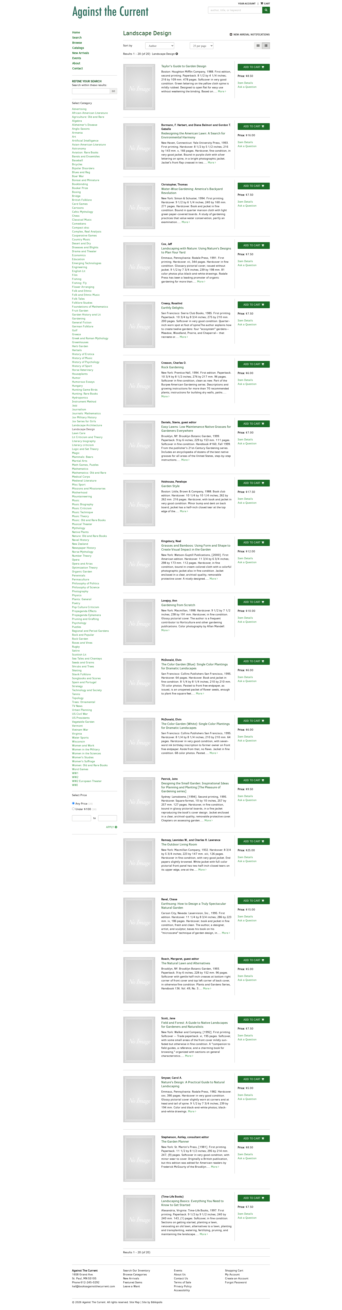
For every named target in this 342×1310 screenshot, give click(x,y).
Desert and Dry (81, 243)
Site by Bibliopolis (152, 1302)
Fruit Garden (80, 311)
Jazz (74, 405)
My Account (232, 1274)
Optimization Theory (85, 568)
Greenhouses (80, 342)
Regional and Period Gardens (90, 631)
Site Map (134, 1302)
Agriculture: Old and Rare (88, 117)
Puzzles (76, 627)
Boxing (76, 192)
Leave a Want (131, 1286)
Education (78, 259)
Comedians (79, 224)
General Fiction (81, 322)
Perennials (78, 575)
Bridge (76, 196)
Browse (77, 43)
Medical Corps (81, 477)
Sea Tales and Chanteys (87, 658)
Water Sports (80, 738)
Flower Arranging (83, 287)
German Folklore (82, 326)
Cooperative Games (84, 235)
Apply (110, 827)
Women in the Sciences (86, 753)
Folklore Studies (82, 303)
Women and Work (83, 745)
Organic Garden (82, 571)
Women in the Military (86, 749)
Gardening (78, 318)
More (221, 91)
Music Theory (80, 516)
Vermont (77, 726)
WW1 (75, 773)
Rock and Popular (83, 635)
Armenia (77, 133)
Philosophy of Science (85, 587)
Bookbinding (80, 184)
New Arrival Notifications (251, 34)
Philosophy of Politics (85, 583)
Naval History (80, 540)
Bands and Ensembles (86, 156)
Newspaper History (84, 548)
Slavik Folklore (81, 674)
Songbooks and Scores (86, 678)
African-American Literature (90, 113)
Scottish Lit (79, 654)
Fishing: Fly (79, 283)
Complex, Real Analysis (86, 231)
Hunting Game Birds (85, 390)
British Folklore (82, 200)
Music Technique (82, 512)
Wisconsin (78, 741)
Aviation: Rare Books (85, 152)
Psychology (79, 623)
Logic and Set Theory (85, 449)
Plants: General (81, 599)
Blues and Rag (81, 172)
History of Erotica (83, 354)
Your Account (247, 3)
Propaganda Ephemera (86, 615)
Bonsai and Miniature (85, 180)
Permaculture (80, 579)
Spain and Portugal (84, 682)
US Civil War (80, 714)
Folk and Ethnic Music (86, 295)
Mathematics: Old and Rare (89, 473)
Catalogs (78, 48)
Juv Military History (84, 417)
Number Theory (81, 556)
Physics (77, 595)
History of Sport (82, 366)
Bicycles (77, 164)
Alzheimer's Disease (84, 125)
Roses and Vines (82, 643)
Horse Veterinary (82, 370)
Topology (78, 698)
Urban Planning (82, 710)
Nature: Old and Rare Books (89, 536)
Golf (74, 330)
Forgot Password (236, 1282)
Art (74, 137)
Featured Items (132, 1282)
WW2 (75, 777)
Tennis (76, 694)
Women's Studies (83, 757)
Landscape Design (83, 429)
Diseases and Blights (85, 247)
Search (77, 38)
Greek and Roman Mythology (90, 338)
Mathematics (80, 469)
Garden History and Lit (86, 314)
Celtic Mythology (82, 212)
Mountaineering (82, 496)
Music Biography (82, 504)
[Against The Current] (128, 12)
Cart (266, 3)
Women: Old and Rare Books (90, 765)
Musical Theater (82, 524)
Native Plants (80, 532)
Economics (79, 255)
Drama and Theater (84, 251)
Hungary (77, 386)
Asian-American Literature (89, 144)
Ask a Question (247, 87)
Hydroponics (80, 398)
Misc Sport (79, 484)
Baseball (77, 160)
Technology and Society (87, 690)
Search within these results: (89, 85)
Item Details (245, 83)
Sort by (127, 45)
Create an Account (236, 1278)
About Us (180, 1274)
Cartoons (78, 208)
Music (75, 500)
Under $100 (86, 809)
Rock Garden (80, 639)
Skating (77, 670)
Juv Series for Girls (84, 421)
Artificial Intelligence (85, 141)
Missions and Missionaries (88, 488)
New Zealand (80, 544)
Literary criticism (83, 445)
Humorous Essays (83, 382)
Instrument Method (84, 401)
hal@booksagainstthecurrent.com (93, 1286)
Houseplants (80, 374)
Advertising (79, 109)
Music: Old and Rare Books (89, 520)
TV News (77, 706)
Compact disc (80, 228)
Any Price (84, 804)
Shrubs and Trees (83, 666)
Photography (80, 591)
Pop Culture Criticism (85, 607)
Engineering (79, 267)
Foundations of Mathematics (90, 307)
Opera (76, 560)
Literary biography (84, 441)
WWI (75, 785)
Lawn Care (78, 433)
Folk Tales (78, 299)
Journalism (79, 409)
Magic (76, 453)
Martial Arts (79, 461)
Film (75, 275)
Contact (77, 68)
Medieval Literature (84, 481)
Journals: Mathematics (86, 413)
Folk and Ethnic (82, 291)
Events (76, 58)
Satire (76, 651)
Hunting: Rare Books (85, 394)
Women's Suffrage (83, 761)
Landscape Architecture (87, 425)
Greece (76, 334)
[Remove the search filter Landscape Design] (177, 54)
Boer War (78, 176)
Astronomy (79, 148)
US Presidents (81, 718)
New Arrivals (80, 53)
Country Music (81, 239)
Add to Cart (251, 67)
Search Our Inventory (136, 1270)
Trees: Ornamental (83, 702)
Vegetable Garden (83, 722)
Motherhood (79, 492)
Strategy (77, 686)
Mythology (78, 528)
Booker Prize (80, 188)
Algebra (77, 121)
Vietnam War (80, 730)
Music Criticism (82, 508)
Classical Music (82, 220)
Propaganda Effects (84, 611)
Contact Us (181, 1278)
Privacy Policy (183, 1286)
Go (113, 91)
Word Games (80, 769)
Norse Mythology (82, 552)
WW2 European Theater (87, 781)
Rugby (76, 647)
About (76, 63)
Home (76, 32)
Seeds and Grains (83, 662)
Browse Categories (135, 1274)
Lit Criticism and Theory (87, 437)
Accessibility (182, 1290)
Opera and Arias (82, 564)
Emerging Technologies (86, 263)
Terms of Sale (182, 1282)
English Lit (78, 271)
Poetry (76, 603)
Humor (76, 378)
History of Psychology (85, 362)
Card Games (80, 204)
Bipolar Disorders (83, 168)
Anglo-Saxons (81, 129)
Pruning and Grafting (85, 619)
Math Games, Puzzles (85, 465)
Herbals (77, 350)
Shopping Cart (234, 1270)
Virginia (77, 734)
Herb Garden (80, 346)
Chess (76, 216)
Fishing (76, 279)
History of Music (82, 358)
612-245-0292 (90, 1282)
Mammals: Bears (82, 457)
